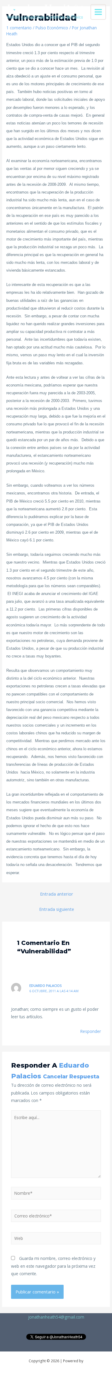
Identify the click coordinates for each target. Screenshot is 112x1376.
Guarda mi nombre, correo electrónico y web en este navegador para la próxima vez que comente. (53, 1265)
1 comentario (19, 28)
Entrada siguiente (56, 909)
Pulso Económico (52, 28)
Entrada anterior (56, 894)
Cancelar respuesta (71, 1076)
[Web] (56, 1239)
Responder (90, 1031)
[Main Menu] (98, 12)
